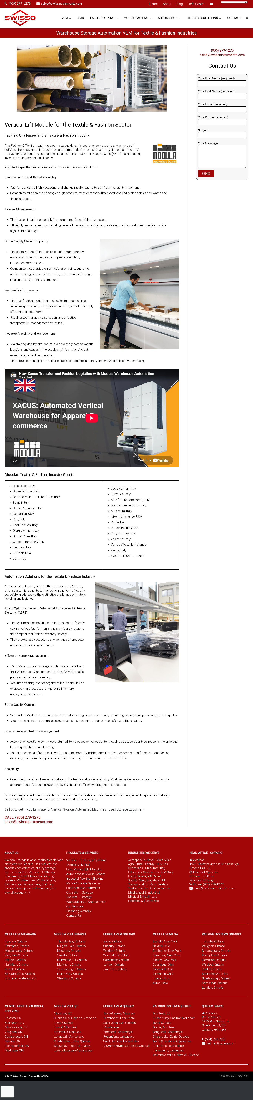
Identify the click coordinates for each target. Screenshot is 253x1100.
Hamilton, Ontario (16, 964)
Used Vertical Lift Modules (84, 869)
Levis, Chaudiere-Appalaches (73, 1050)
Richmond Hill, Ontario (72, 960)
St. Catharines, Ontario (20, 974)
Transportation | (139, 884)
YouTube (211, 3)
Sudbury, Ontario (114, 946)
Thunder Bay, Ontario (71, 941)
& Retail (155, 876)
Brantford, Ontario (115, 969)
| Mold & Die (163, 860)
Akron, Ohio (160, 983)
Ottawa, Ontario (15, 960)
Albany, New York (164, 960)
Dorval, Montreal (65, 1027)
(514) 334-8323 (215, 1039)
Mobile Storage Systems (83, 883)
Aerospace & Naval (141, 860)
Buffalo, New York (165, 941)
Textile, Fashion (138, 888)
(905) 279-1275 (20, 3)
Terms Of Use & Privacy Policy (234, 1076)
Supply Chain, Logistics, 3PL (147, 880)
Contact (234, 18)
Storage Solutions (202, 18)
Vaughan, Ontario (16, 955)
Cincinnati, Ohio (163, 974)
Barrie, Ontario (112, 941)
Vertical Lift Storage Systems (86, 860)
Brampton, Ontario (17, 946)
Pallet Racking (102, 18)
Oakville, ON (12, 1041)
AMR (80, 18)
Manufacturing (155, 868)
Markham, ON (14, 1050)
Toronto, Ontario (16, 941)
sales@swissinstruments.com (61, 3)
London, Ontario (114, 964)
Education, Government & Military (150, 872)
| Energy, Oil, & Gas (156, 864)
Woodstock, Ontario (116, 955)
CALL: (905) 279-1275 (22, 817)
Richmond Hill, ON (17, 1046)
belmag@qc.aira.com (221, 1043)
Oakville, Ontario (67, 955)
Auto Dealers (159, 884)
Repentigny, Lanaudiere (118, 1036)
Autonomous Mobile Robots (85, 874)
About (167, 4)
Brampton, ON (14, 1022)
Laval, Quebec (63, 1022)
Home (153, 4)
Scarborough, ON (16, 1036)
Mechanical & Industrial (144, 892)
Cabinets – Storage (79, 892)
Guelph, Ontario (15, 969)
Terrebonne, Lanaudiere (119, 1018)
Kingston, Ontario (68, 950)
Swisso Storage (19, 1076)
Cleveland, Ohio (163, 969)
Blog (179, 4)
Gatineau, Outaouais (67, 1032)
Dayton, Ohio (161, 946)
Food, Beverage (138, 876)
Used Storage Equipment (83, 888)
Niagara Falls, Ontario (71, 946)
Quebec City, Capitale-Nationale (75, 1018)
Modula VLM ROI (78, 865)
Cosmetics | (136, 868)
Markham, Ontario (69, 964)
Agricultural (136, 864)
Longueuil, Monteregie (69, 1036)
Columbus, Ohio (163, 964)
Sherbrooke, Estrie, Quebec (72, 1041)
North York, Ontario (70, 974)
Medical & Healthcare (142, 896)
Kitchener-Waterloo (215, 974)
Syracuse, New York (166, 955)
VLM (65, 18)
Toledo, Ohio (161, 978)
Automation (167, 18)
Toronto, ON (13, 1018)
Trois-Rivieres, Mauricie (118, 1013)
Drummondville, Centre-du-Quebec (126, 1046)
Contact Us (74, 915)
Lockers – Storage (79, 897)
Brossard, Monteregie (118, 1032)
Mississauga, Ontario (19, 950)
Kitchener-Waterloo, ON (21, 978)
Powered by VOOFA (39, 1076)
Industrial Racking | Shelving (85, 878)
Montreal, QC (63, 1013)
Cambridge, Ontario (116, 960)
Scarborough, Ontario (71, 969)
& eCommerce (160, 888)
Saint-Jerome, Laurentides (121, 1041)
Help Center (196, 4)
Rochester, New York (167, 950)
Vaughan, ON (13, 1032)
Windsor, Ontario (114, 950)
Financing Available (79, 911)
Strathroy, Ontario (69, 978)
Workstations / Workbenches (86, 901)
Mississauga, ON (16, 1027)
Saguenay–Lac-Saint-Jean (72, 1046)
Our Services (74, 906)
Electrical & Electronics (143, 901)
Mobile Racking (136, 18)
